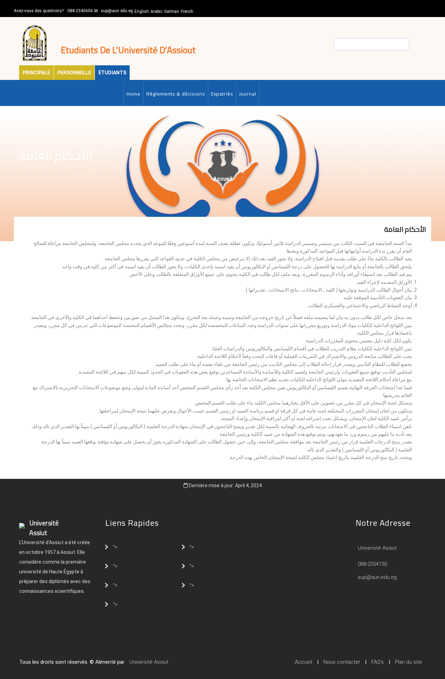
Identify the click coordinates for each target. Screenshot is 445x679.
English (142, 11)
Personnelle (74, 72)
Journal (247, 93)
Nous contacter (341, 662)
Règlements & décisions (175, 93)
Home (133, 93)
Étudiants (112, 72)
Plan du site (408, 662)
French (187, 11)
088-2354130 (372, 564)
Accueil (222, 178)
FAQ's (377, 662)
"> (115, 546)
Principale (36, 72)
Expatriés (222, 93)
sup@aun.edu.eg (117, 10)
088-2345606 (80, 10)
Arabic (156, 11)
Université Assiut (376, 548)
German (171, 11)
